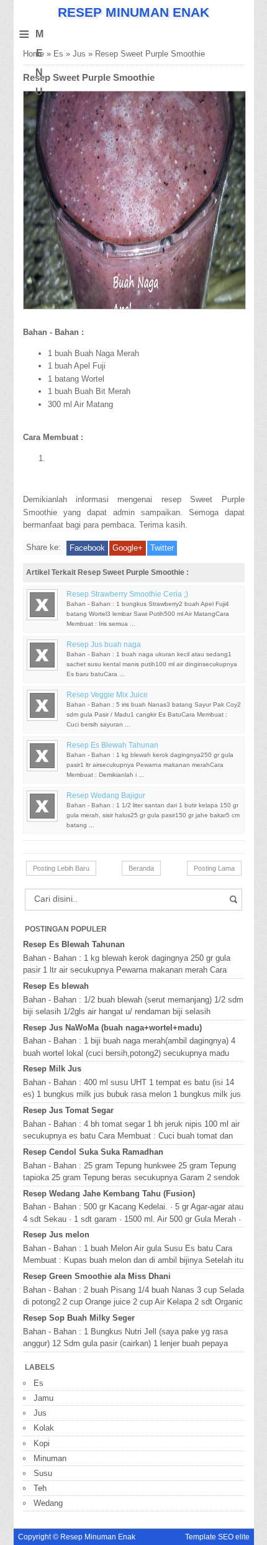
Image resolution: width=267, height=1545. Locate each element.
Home (33, 53)
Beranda (141, 868)
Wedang (48, 1503)
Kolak (44, 1428)
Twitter (162, 547)
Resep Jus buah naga (103, 644)
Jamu (43, 1398)
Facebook (87, 547)
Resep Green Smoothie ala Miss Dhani (97, 1276)
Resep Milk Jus (52, 1068)
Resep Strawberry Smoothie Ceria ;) (127, 594)
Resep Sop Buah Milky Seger (79, 1318)
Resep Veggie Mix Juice (107, 695)
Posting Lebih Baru (61, 868)
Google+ (127, 547)
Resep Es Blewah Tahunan (112, 745)
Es (58, 53)
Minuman (50, 1458)
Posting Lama (214, 868)
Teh (40, 1488)
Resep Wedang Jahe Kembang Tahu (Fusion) (109, 1193)
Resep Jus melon (56, 1234)
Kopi (42, 1443)
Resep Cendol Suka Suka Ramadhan (93, 1152)
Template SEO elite (217, 1537)
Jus (79, 53)
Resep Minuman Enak (133, 12)
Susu (43, 1473)
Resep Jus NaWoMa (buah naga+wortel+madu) (112, 1027)
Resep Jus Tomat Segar (68, 1110)
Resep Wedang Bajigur (105, 795)
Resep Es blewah (56, 986)
